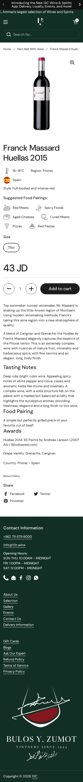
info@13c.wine (14, 545)
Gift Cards (11, 641)
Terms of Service (15, 665)
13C (34, 776)
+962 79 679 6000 (17, 536)
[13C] (40, 22)
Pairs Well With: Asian (30, 49)
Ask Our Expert (14, 653)
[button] (75, 22)
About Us (10, 594)
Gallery (8, 606)
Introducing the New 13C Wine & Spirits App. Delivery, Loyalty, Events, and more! (42, 4)
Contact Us (12, 619)
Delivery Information (18, 625)
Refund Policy (13, 659)
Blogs (7, 647)
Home (7, 49)
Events (8, 612)
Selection (10, 601)
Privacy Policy (14, 671)
